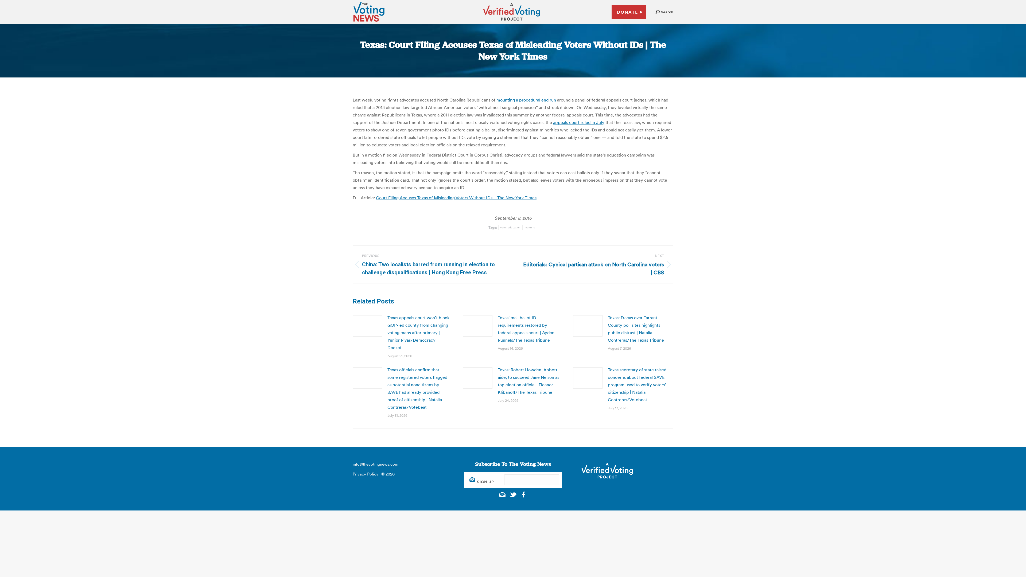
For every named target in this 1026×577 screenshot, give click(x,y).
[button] (664, 12)
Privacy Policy (365, 474)
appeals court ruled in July (578, 122)
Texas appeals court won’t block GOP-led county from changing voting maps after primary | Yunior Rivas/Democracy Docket (418, 332)
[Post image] (367, 326)
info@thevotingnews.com (375, 464)
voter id (530, 227)
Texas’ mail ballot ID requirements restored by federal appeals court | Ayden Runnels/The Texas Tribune (526, 329)
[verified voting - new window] (511, 21)
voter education (510, 227)
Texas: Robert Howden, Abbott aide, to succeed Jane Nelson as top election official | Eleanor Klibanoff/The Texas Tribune (528, 381)
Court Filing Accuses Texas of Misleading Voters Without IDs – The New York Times (456, 197)
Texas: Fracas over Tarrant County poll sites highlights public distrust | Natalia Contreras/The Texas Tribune (636, 329)
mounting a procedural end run (526, 100)
